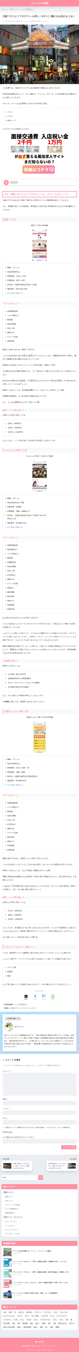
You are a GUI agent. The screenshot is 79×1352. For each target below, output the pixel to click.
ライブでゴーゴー (45, 1319)
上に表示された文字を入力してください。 (19, 1137)
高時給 (57, 1327)
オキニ (56, 1312)
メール (6, 1109)
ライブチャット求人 (12, 1234)
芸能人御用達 (27, 1327)
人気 (67, 1319)
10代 (4, 1312)
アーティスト (47, 1312)
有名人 (37, 1323)
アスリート (38, 1312)
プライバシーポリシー (50, 1346)
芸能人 (19, 1327)
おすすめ (21, 1312)
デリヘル (19, 1008)
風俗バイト (9, 1196)
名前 (5, 1099)
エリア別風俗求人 (20, 1004)
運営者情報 (26, 1346)
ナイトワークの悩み (12, 1205)
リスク (61, 1319)
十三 (35, 1008)
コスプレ (19, 1316)
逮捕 (41, 1327)
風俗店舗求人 (10, 1213)
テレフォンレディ (11, 1230)
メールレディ (10, 1226)
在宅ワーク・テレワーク (13, 1217)
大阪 (12, 1008)
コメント (7, 1071)
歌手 (49, 1323)
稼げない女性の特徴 (9, 1327)
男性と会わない (62, 1323)
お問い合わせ (35, 1346)
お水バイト (9, 1201)
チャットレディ (11, 1221)
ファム (22, 1319)
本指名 (43, 1323)
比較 (54, 1323)
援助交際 (25, 1323)
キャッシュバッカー (9, 1316)
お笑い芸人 (29, 1312)
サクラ (27, 1316)
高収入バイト (8, 1192)
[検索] (40, 1177)
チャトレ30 (44, 1316)
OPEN (14, 182)
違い (46, 1327)
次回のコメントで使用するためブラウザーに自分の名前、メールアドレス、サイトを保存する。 (38, 1127)
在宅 (13, 1323)
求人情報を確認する (15, 293)
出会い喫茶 (6, 1323)
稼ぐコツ (72, 1323)
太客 (18, 1323)
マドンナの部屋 (40, 3)
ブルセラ (28, 1319)
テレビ (52, 1316)
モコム (36, 1319)
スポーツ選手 (35, 1316)
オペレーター (64, 1312)
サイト (5, 1118)
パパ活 (15, 1319)
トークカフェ (7, 1319)
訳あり (35, 1327)
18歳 (10, 1312)
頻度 (51, 1327)
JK (15, 1312)
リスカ (55, 1319)
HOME (40, 1342)
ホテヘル (28, 1008)
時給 (31, 1323)
